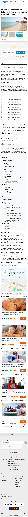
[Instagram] (10, 469)
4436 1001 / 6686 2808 (16, 461)
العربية (18, 1)
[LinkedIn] (16, 469)
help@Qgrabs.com (15, 465)
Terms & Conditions (19, 476)
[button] (14, 284)
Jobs (2, 498)
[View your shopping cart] (23, 2)
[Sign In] (26, 2)
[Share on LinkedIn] (23, 57)
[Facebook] (14, 469)
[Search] (20, 2)
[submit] (25, 442)
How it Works (4, 480)
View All (25, 296)
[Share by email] (25, 57)
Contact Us (17, 482)
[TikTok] (18, 469)
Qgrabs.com (7, 513)
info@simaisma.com (9, 244)
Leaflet (18, 291)
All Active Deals (20, 52)
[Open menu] (2, 2)
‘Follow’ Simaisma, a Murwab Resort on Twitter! (14, 130)
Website (12, 273)
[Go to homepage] (7, 1)
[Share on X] (20, 57)
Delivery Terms (18, 484)
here (17, 265)
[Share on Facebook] (19, 57)
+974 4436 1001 (16, 463)
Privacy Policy (18, 486)
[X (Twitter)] (12, 469)
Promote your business (6, 496)
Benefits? (3, 476)
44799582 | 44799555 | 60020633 (17, 277)
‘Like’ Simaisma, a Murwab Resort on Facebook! (14, 124)
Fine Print (10, 63)
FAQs (2, 478)
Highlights (3, 63)
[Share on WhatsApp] (16, 57)
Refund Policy (18, 480)
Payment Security (18, 478)
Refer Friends (4, 494)
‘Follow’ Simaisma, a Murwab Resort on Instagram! (14, 127)
